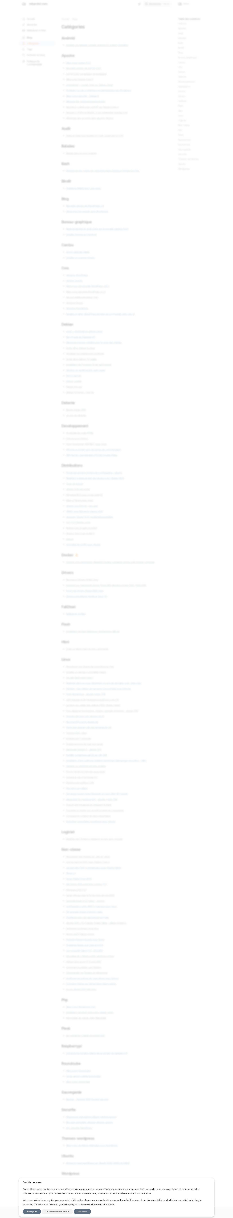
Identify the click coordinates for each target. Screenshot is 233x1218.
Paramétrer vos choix (57, 1211)
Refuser (82, 1211)
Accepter (32, 1211)
